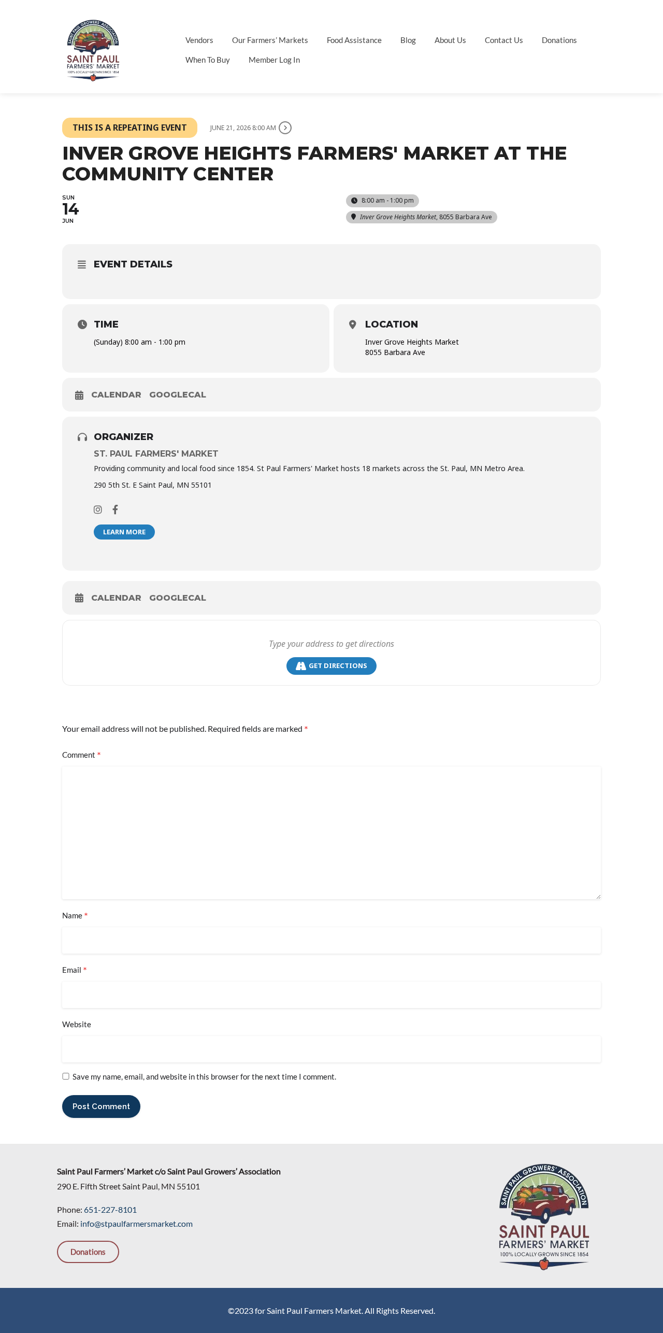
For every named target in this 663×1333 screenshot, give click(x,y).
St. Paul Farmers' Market (156, 454)
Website (76, 1024)
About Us (450, 40)
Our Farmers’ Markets (270, 40)
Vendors (199, 40)
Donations (559, 40)
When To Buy (207, 59)
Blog (408, 40)
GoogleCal (177, 395)
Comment (81, 755)
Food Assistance (354, 40)
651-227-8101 (110, 1209)
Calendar (116, 395)
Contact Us (504, 40)
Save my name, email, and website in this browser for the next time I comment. (204, 1076)
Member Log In (274, 59)
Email (74, 970)
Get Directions (338, 665)
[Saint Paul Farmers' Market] (93, 49)
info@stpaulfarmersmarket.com (136, 1223)
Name (75, 916)
